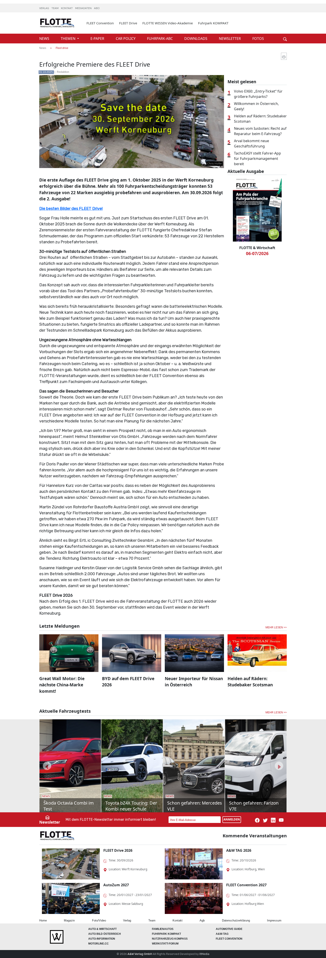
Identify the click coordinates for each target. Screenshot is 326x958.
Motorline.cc (98, 943)
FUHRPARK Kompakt (166, 933)
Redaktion (63, 72)
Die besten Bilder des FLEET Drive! (71, 208)
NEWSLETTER (230, 38)
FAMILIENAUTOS (162, 929)
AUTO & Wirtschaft (102, 929)
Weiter (278, 31)
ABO (97, 8)
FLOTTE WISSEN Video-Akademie (167, 23)
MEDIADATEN (83, 8)
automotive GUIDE (229, 929)
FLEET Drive (128, 23)
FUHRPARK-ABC (160, 38)
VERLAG (44, 8)
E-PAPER (97, 38)
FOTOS (258, 38)
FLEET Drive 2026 (117, 850)
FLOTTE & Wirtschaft (257, 247)
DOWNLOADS (196, 38)
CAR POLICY (126, 38)
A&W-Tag (222, 933)
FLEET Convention (100, 23)
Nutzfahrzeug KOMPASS (170, 938)
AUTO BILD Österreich (104, 933)
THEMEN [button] (68, 38)
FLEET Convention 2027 (246, 885)
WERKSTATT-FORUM (165, 943)
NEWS (44, 38)
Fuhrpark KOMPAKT (213, 23)
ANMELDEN (232, 819)
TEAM (55, 8)
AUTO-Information (101, 938)
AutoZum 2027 (116, 885)
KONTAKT (67, 8)
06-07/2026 (257, 253)
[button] (47, 766)
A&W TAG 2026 (238, 850)
